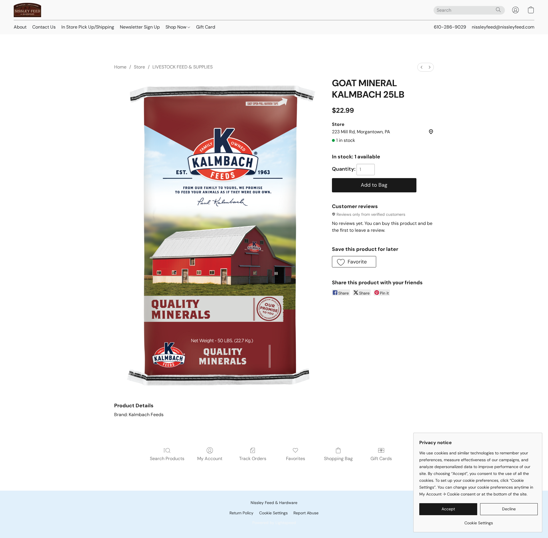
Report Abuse (306, 512)
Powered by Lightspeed (274, 522)
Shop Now (177, 27)
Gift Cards (381, 459)
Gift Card (205, 27)
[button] (27, 10)
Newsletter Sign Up (140, 27)
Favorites (295, 459)
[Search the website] (498, 10)
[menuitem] (422, 67)
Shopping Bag (338, 459)
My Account (209, 459)
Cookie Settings (273, 512)
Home (120, 67)
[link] (478, 520)
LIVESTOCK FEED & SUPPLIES (182, 67)
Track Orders (252, 459)
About (20, 27)
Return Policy (241, 512)
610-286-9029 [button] (450, 27)
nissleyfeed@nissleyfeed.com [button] (503, 27)
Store (139, 67)
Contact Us (44, 27)
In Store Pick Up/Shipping (87, 27)
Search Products (167, 459)
